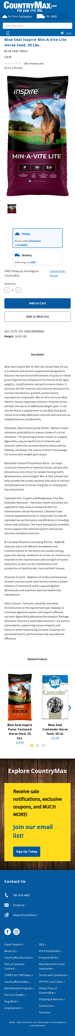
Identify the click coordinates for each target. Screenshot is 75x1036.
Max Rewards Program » (19, 988)
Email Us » (19, 905)
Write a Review (13, 68)
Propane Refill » (49, 957)
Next (69, 707)
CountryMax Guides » (17, 981)
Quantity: (10, 283)
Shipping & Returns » (52, 999)
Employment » (13, 1008)
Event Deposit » (14, 944)
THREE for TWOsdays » (18, 975)
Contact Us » (47, 1006)
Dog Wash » (11, 1001)
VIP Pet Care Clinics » (52, 981)
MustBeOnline (39, 1025)
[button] (37, 238)
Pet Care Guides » (15, 995)
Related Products (37, 659)
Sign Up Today (26, 852)
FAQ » (42, 944)
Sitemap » (45, 1012)
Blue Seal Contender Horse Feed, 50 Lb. (55, 729)
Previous (5, 707)
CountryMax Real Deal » (18, 957)
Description (37, 354)
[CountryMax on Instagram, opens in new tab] (15, 930)
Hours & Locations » (25, 915)
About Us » (10, 951)
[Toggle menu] (7, 32)
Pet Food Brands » (50, 951)
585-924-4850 (21, 895)
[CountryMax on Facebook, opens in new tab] (6, 930)
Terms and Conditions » (53, 975)
